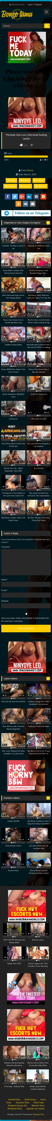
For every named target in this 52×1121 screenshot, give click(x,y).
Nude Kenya (30, 1099)
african (12, 180)
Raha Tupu (39, 1102)
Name (4, 580)
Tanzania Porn (38, 1114)
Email (4, 590)
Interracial (42, 186)
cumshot (39, 180)
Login (30, 5)
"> (7, 62)
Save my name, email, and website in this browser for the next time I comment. (25, 619)
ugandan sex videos (35, 1109)
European (11, 186)
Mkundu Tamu (38, 1106)
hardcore (26, 186)
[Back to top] (44, 1113)
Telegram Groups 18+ (17, 1106)
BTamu (30, 170)
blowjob (26, 180)
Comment (5, 547)
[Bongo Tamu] (21, 15)
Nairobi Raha (14, 1099)
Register (38, 5)
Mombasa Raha (15, 1109)
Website (5, 601)
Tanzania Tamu (22, 1102)
